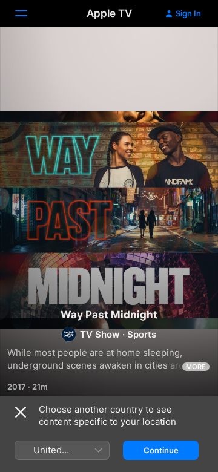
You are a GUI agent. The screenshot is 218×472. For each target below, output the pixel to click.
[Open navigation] (28, 13)
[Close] (20, 412)
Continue (161, 450)
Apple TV (109, 13)
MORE (196, 366)
